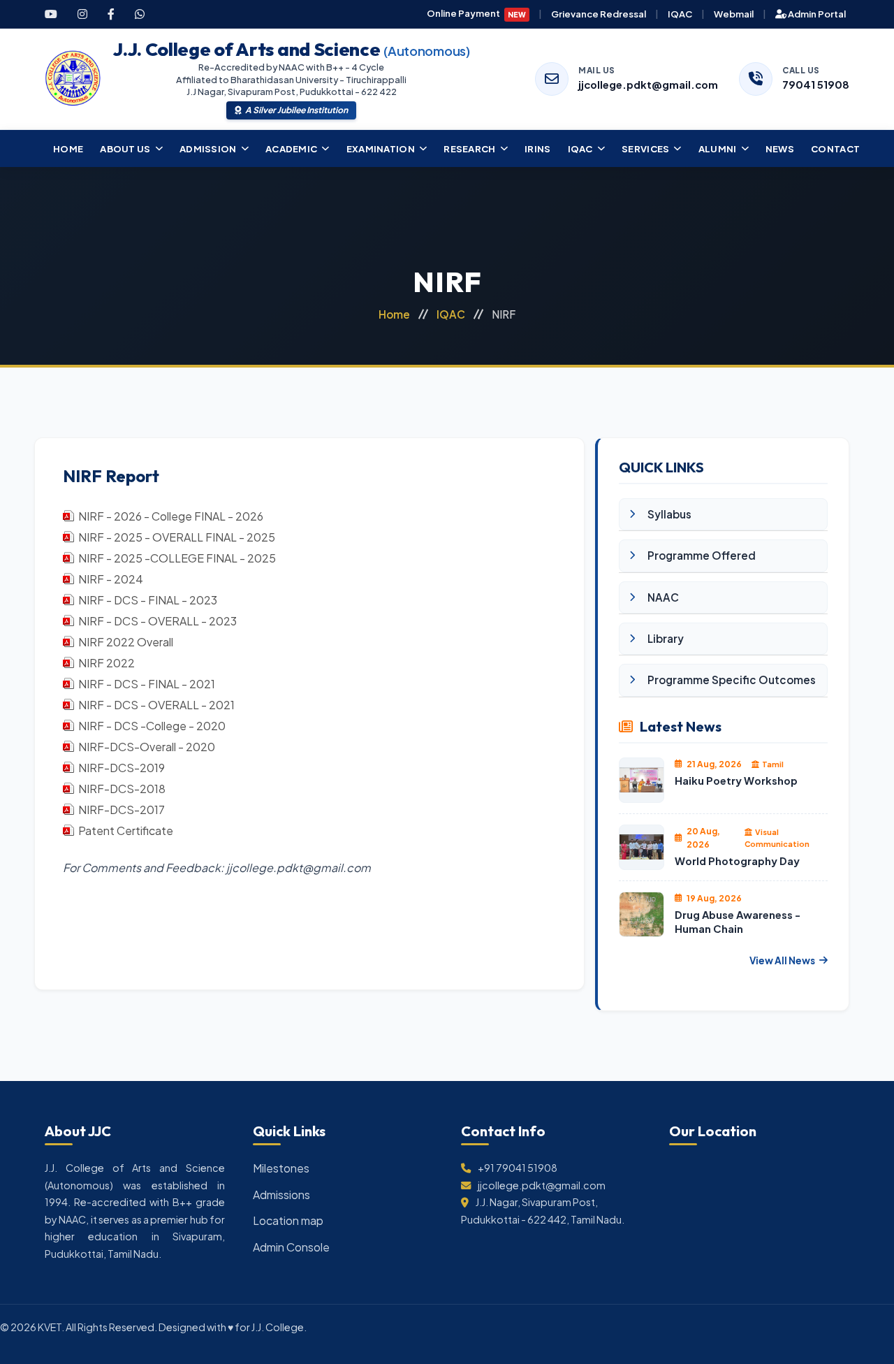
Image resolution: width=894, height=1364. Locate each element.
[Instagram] (82, 14)
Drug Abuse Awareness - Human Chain (737, 922)
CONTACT (835, 148)
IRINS (538, 148)
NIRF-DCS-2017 (121, 809)
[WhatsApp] (140, 14)
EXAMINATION (380, 148)
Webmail (734, 14)
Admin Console (291, 1247)
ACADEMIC (291, 148)
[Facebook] (111, 14)
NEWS (779, 148)
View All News (782, 960)
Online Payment (477, 13)
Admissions (281, 1194)
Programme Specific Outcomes (731, 679)
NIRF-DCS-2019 (121, 767)
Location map (288, 1220)
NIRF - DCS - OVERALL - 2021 (156, 704)
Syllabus (669, 514)
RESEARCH (469, 148)
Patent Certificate (125, 830)
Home (394, 314)
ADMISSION (208, 148)
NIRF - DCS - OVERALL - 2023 (157, 621)
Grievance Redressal (598, 14)
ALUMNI (717, 148)
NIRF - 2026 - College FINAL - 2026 (170, 516)
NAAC (663, 597)
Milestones (281, 1168)
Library (665, 638)
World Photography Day (737, 861)
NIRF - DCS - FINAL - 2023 (147, 600)
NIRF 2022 (106, 662)
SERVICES (645, 148)
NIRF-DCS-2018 (122, 788)
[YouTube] (51, 14)
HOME (68, 148)
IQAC (680, 14)
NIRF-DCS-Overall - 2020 (146, 746)
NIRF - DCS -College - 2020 (152, 725)
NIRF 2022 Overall (125, 641)
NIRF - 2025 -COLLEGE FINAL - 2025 (177, 558)
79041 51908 (815, 84)
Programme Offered (701, 555)
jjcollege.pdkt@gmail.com (648, 84)
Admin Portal (816, 14)
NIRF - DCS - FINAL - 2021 (146, 683)
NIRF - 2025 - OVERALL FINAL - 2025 (176, 537)
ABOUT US (125, 148)
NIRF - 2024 (110, 579)
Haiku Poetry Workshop (736, 780)
